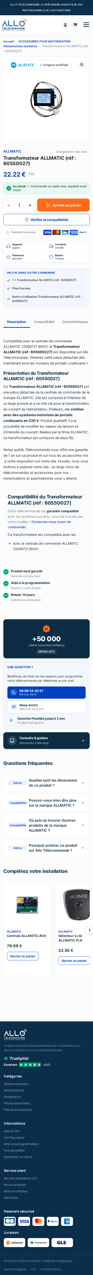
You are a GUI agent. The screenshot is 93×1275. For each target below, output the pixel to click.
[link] (65, 25)
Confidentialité (51, 1269)
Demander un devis (18, 1157)
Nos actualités (14, 1150)
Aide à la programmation (21, 1144)
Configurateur (14, 1137)
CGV (33, 1269)
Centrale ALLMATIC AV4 (26, 936)
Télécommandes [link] (16, 1084)
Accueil (8, 41)
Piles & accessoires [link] (18, 1109)
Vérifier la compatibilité (49, 220)
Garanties (11, 1197)
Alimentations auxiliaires (20, 46)
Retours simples (15, 1191)
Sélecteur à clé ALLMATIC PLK (70, 938)
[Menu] (86, 25)
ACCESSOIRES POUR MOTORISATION (44, 41)
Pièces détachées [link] (17, 1103)
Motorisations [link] (14, 1090)
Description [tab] (16, 322)
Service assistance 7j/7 (20, 1178)
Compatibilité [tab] (44, 322)
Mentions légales (15, 1269)
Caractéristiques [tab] (75, 322)
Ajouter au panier (66, 205)
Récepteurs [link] (12, 1097)
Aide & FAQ (11, 1131)
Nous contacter (15, 1185)
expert (17, 246)
